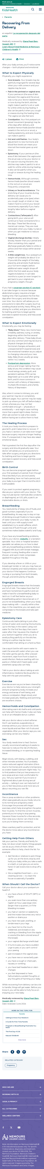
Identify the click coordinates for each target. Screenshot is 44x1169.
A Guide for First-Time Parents (17, 1022)
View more (22, 1040)
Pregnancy (11, 1065)
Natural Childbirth (12, 1035)
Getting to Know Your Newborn (17, 1018)
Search (33, 9)
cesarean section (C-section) (26, 288)
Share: (5, 1052)
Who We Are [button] (8, 1087)
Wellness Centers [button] (11, 1116)
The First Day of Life (13, 1031)
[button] (7, 59)
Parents (8, 17)
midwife (24, 539)
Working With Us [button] (10, 1094)
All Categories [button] (9, 1109)
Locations (35, 3)
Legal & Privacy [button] (9, 1102)
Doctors (27, 3)
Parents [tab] (22, 1014)
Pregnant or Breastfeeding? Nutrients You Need (21, 1026)
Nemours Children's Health (12, 3)
